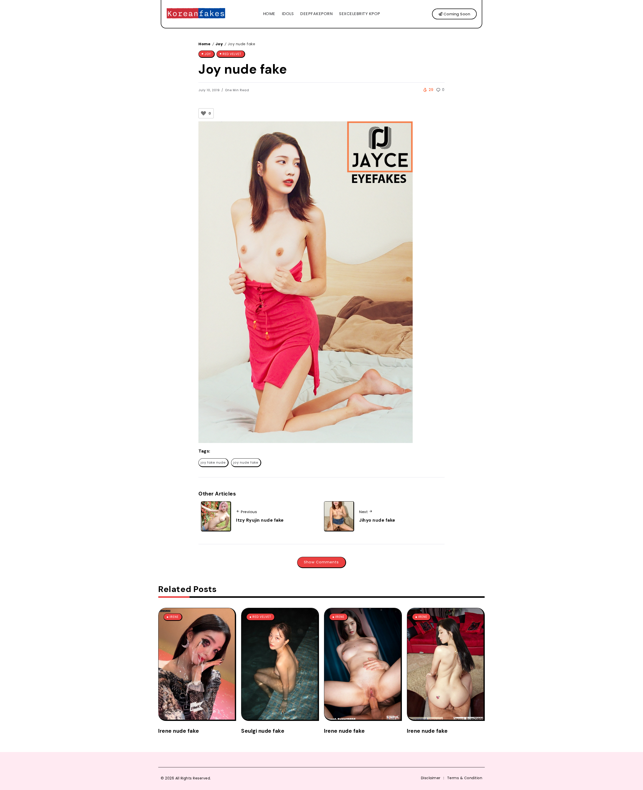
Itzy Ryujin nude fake (260, 520)
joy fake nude (213, 462)
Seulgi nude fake (262, 730)
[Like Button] (203, 113)
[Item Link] (196, 664)
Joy (219, 43)
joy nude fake (245, 462)
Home (204, 43)
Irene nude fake (178, 730)
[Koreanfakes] (196, 14)
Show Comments (321, 562)
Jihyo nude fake (377, 520)
